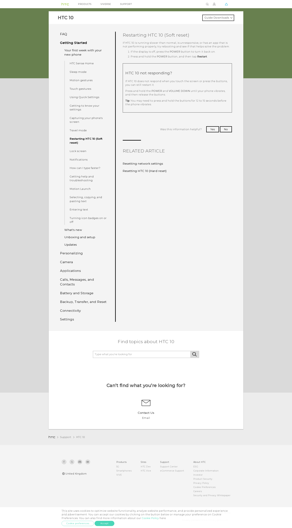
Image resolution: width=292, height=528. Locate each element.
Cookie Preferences (204, 487)
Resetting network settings (143, 163)
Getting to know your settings (84, 107)
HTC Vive (146, 470)
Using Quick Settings (84, 97)
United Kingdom (76, 473)
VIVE (119, 474)
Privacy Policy (201, 483)
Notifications (79, 159)
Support (65, 437)
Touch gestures (80, 88)
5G (117, 466)
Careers (197, 491)
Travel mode (78, 130)
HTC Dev (146, 466)
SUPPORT (126, 4)
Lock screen (78, 151)
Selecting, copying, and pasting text (86, 199)
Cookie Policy (150, 518)
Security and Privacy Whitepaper (212, 495)
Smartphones (124, 470)
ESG (195, 466)
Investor (198, 474)
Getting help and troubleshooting (82, 178)
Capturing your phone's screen (86, 120)
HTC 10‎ (80, 437)
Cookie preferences (77, 523)
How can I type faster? (85, 168)
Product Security (202, 479)
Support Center (169, 466)
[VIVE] (226, 4)
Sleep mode (78, 71)
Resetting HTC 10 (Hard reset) (145, 171)
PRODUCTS (84, 4)
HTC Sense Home (82, 63)
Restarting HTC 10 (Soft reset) (86, 140)
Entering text (79, 209)
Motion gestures (81, 80)
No (226, 129)
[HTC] (65, 4)
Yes (212, 129)
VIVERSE (106, 4)
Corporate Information (206, 470)
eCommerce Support (172, 470)
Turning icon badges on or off (88, 220)
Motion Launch (80, 188)
